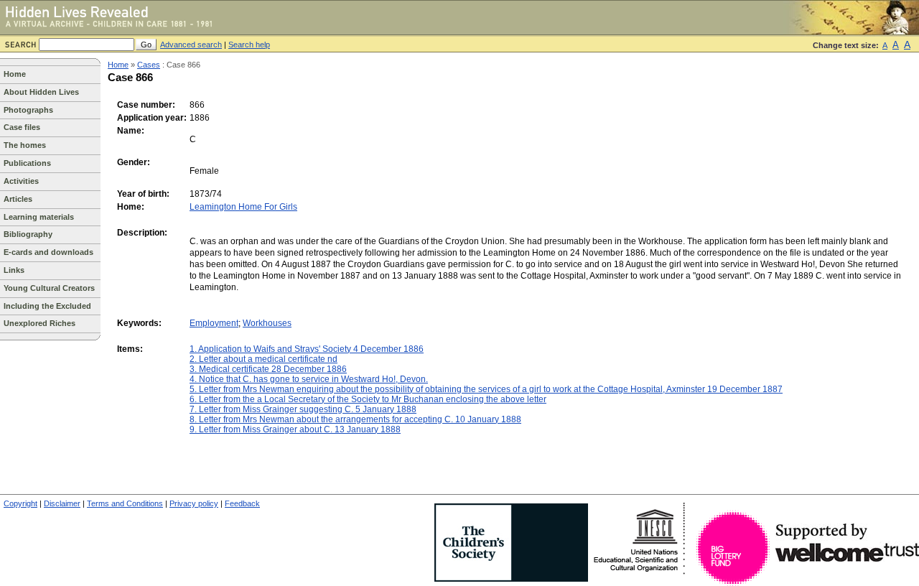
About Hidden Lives (41, 92)
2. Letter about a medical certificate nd (263, 359)
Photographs (28, 110)
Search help (249, 44)
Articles (18, 199)
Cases (148, 64)
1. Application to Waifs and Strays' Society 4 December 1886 (307, 349)
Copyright (20, 503)
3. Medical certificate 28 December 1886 (268, 369)
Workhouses (267, 323)
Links (14, 270)
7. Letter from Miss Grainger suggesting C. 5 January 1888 (303, 409)
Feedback (242, 503)
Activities (21, 181)
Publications (27, 163)
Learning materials (39, 217)
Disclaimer (62, 503)
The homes (25, 145)
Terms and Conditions (125, 503)
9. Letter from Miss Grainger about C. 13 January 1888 (295, 429)
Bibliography (28, 234)
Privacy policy (193, 503)
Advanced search (191, 44)
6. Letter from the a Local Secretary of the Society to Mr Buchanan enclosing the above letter (368, 399)
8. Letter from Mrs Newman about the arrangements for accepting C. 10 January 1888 (355, 419)
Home (15, 74)
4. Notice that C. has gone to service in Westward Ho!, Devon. (309, 379)
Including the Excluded (47, 306)
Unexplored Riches (39, 323)
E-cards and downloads (48, 252)
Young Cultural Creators (49, 288)
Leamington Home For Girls (243, 207)
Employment (214, 323)
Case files (22, 127)
